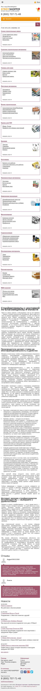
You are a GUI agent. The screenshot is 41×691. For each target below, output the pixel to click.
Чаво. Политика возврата (8, 662)
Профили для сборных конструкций (13, 128)
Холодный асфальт (8, 53)
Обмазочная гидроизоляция (10, 236)
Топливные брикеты (8, 276)
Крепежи (4, 141)
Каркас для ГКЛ (6, 123)
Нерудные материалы (9, 56)
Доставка (23, 663)
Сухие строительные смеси (11, 31)
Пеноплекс (5, 259)
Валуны (4, 74)
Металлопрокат (6, 214)
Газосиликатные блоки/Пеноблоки (12, 108)
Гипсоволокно (6, 93)
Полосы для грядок (8, 291)
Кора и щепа (6, 73)
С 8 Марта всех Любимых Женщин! (11, 621)
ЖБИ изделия (6, 288)
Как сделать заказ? (7, 660)
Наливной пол (6, 36)
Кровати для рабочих (8, 163)
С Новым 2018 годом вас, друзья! (11, 638)
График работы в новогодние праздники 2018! (15, 645)
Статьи (22, 660)
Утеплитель (6, 258)
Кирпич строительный (9, 111)
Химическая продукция (9, 196)
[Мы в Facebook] (25, 671)
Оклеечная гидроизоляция (10, 238)
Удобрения (5, 204)
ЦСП (3, 94)
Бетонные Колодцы (8, 293)
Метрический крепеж (8, 148)
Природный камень (8, 76)
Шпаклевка (5, 39)
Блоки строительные (8, 104)
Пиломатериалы (7, 269)
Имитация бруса (7, 278)
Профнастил (6, 223)
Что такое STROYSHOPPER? (10, 670)
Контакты (4, 672)
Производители (25, 662)
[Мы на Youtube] (28, 671)
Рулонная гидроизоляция (10, 239)
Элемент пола (6, 91)
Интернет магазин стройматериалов (28, 684)
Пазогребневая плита (8, 109)
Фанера (4, 273)
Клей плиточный (7, 38)
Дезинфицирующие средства (11, 199)
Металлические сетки (9, 221)
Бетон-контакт (6, 183)
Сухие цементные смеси (9, 34)
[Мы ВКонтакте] (21, 671)
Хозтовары (5, 159)
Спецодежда (6, 166)
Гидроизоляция (6, 233)
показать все (6, 44)
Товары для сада (7, 68)
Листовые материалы (9, 86)
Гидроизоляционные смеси (10, 241)
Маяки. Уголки (6, 126)
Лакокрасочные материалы (10, 178)
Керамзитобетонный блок (10, 113)
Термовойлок (6, 256)
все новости (4, 652)
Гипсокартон (6, 89)
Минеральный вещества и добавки (12, 203)
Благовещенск (12, 6)
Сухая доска (6, 274)
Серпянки (5, 168)
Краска (4, 184)
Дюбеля (4, 149)
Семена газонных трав (9, 71)
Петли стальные (7, 219)
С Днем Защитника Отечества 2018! (12, 628)
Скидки (22, 665)
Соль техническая (7, 54)
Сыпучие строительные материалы (13, 49)
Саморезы (5, 146)
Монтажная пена (7, 186)
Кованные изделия (8, 218)
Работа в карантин (6, 605)
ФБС (3, 296)
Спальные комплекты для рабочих (12, 164)
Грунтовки (5, 181)
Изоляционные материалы (10, 251)
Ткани (4, 254)
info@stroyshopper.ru (7, 681)
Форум (3, 663)
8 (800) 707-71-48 (11, 14)
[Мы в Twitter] (31, 671)
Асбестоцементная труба (10, 294)
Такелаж (5, 144)
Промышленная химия (9, 201)
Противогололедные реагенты (11, 58)
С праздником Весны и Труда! (10, 613)
